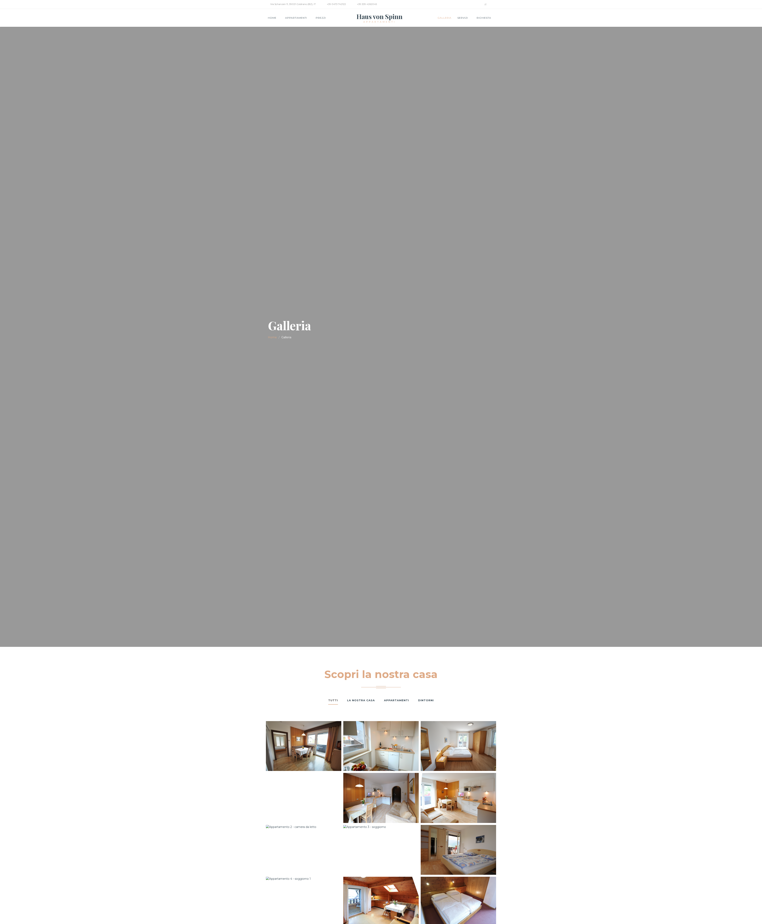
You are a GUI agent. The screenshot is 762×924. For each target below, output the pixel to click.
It (486, 4)
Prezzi (321, 17)
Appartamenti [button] (296, 17)
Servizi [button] (463, 17)
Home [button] (272, 17)
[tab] (333, 700)
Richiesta (484, 17)
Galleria (444, 17)
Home (272, 337)
